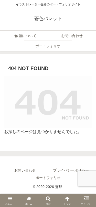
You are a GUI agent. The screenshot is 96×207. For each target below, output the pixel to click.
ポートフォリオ (48, 178)
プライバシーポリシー (71, 170)
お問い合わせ (25, 170)
